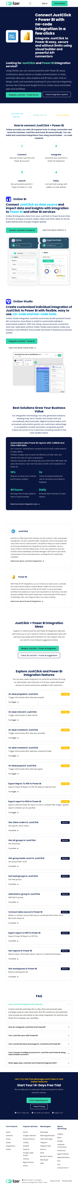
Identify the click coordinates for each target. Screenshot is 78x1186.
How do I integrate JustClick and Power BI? (27, 1027)
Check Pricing (39, 1106)
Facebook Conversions (62, 1146)
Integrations (10, 1146)
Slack (42, 1153)
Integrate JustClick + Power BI (21, 341)
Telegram (43, 1143)
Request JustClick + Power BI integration (38, 648)
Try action (12, 830)
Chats (8, 1139)
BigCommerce (28, 1162)
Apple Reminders (63, 1157)
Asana (25, 1166)
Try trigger (12, 702)
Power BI (26, 1149)
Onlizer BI (9, 1136)
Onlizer (8, 1149)
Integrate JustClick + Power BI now (24, 95)
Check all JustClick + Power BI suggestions (39, 655)
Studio (8, 1143)
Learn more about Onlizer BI (53, 230)
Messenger (44, 1160)
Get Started (59, 3)
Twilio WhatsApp (46, 1139)
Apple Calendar (63, 1154)
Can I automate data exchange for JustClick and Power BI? (34, 1044)
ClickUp (25, 1143)
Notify (8, 1132)
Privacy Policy (67, 1181)
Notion (25, 1132)
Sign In (44, 3)
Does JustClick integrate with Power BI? (25, 1004)
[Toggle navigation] (30, 3)
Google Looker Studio (28, 1154)
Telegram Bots (45, 1146)
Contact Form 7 (63, 1168)
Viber (42, 1163)
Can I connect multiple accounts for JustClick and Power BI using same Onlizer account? (37, 1053)
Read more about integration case (24, 504)
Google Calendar (29, 1136)
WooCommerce (29, 1139)
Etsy (58, 1161)
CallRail (60, 1134)
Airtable (26, 1146)
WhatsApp (44, 1132)
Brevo (59, 1138)
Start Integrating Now (38, 1100)
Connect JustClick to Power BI (22, 230)
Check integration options (56, 94)
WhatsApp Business (47, 1136)
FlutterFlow (61, 1151)
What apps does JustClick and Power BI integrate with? (32, 1063)
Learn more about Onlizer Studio (21, 348)
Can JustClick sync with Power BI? (23, 1035)
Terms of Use (55, 1181)
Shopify (60, 1141)
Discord (43, 1149)
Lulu (58, 1164)
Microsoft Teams (46, 1156)
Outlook (26, 1159)
